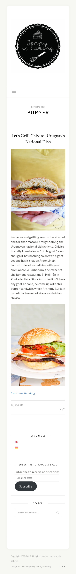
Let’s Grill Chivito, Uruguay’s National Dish (38, 139)
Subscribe (25, 486)
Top (62, 566)
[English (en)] (17, 442)
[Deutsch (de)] (17, 448)
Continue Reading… (24, 393)
